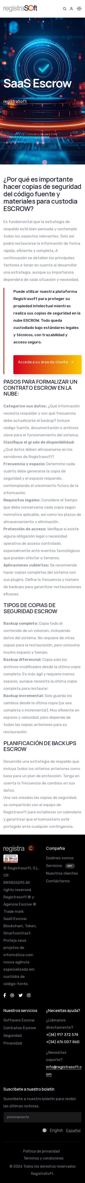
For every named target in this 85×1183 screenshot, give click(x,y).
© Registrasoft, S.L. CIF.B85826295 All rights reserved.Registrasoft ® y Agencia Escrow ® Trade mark (21, 890)
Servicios (54, 865)
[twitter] (21, 995)
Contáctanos (58, 881)
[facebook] (4, 995)
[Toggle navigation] (79, 8)
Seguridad (12, 1035)
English (56, 1130)
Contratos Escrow (19, 1028)
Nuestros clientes (62, 873)
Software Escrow (19, 1020)
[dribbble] (12, 995)
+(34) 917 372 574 (62, 1034)
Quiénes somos (60, 858)
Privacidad (12, 1043)
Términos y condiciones (43, 1158)
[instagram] (29, 995)
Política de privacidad (41, 1151)
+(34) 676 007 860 (63, 1042)
